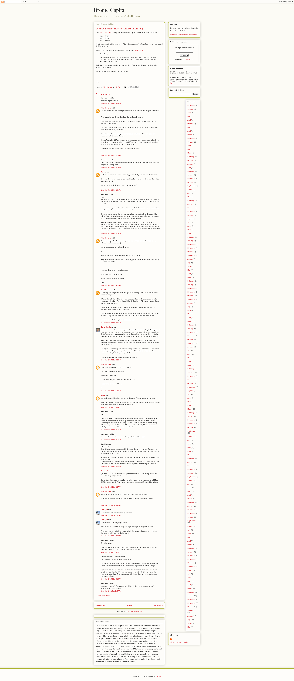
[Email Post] (125, 87)
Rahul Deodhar (106, 290)
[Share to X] (134, 87)
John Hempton (106, 108)
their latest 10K (139, 50)
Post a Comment (104, 595)
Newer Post (100, 605)
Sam (102, 172)
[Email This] (129, 87)
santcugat (104, 510)
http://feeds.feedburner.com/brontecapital (183, 34)
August (189, 164)
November (191, 105)
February (190, 157)
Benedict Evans (106, 471)
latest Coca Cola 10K (107, 32)
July (188, 193)
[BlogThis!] (131, 87)
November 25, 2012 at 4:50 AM (111, 579)
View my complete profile (179, 642)
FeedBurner (189, 59)
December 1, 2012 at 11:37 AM (111, 591)
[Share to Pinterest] (138, 87)
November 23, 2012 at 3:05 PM (111, 167)
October (190, 109)
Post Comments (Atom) (134, 611)
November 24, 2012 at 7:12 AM (111, 515)
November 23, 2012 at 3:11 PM (111, 190)
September (191, 186)
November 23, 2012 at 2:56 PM (111, 155)
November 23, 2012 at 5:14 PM (111, 407)
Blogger (158, 676)
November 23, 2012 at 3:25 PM (111, 233)
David (103, 395)
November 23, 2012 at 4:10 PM (111, 323)
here (172, 83)
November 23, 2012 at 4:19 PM (111, 360)
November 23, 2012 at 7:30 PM (111, 440)
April (189, 120)
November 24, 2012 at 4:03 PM (111, 552)
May (189, 116)
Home (129, 605)
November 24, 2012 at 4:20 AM (111, 505)
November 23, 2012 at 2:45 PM (111, 103)
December (191, 138)
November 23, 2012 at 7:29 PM (111, 430)
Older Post (158, 605)
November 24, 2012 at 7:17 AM (111, 536)
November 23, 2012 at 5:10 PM (111, 391)
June (189, 113)
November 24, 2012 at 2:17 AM (111, 487)
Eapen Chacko (106, 327)
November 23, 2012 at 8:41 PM (111, 466)
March (189, 135)
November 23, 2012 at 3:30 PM (111, 285)
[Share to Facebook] (136, 87)
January (190, 175)
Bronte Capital (110, 9)
